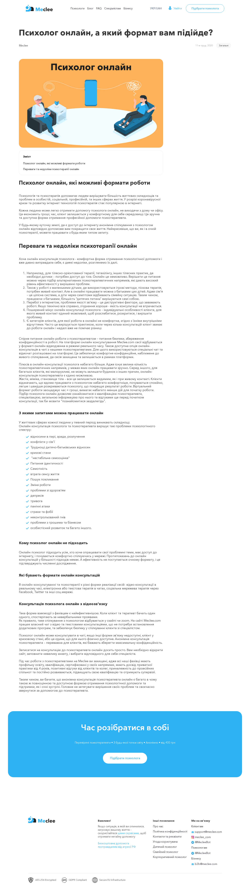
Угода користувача (165, 841)
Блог (90, 8)
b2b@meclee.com (205, 864)
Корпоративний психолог (170, 857)
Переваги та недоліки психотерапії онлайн (51, 169)
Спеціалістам (112, 8)
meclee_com (203, 837)
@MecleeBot (202, 842)
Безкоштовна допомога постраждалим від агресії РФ (117, 845)
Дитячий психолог (165, 846)
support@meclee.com (208, 831)
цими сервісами (128, 833)
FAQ (99, 8)
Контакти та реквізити (167, 836)
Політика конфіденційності (170, 831)
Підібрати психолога (205, 8)
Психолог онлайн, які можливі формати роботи (54, 163)
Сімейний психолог (165, 852)
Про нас (158, 826)
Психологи (77, 8)
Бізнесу (128, 8)
